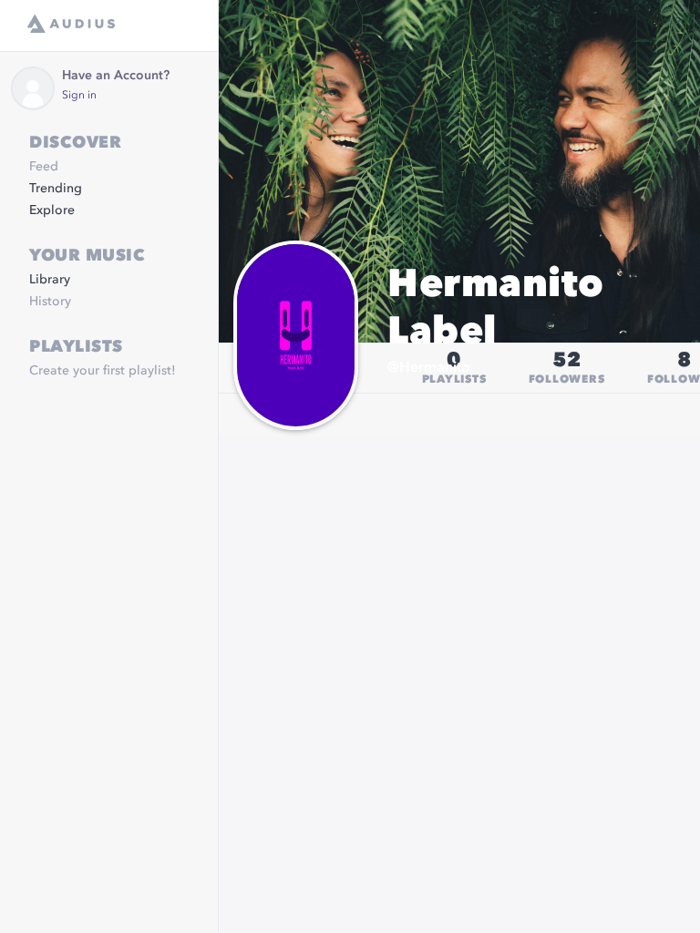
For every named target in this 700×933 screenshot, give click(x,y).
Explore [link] (52, 210)
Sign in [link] (79, 95)
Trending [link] (55, 188)
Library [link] (49, 279)
